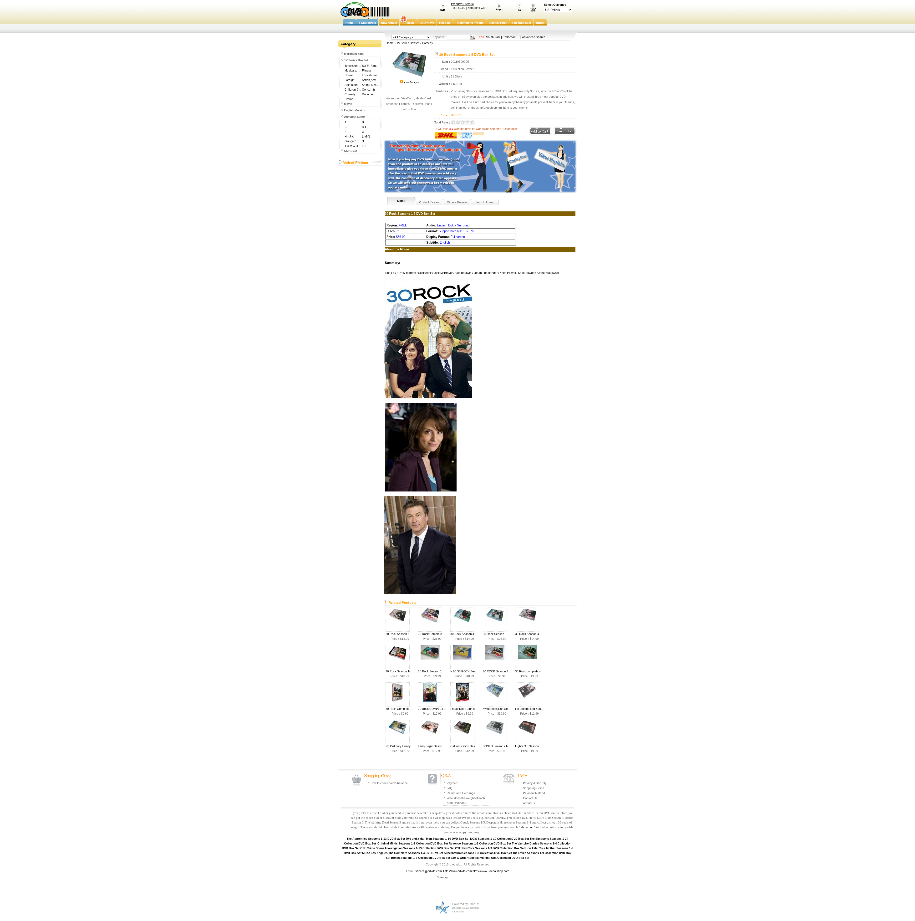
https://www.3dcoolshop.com (491, 871)
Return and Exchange (461, 793)
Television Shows (353, 65)
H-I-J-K (349, 136)
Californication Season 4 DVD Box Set (475, 746)
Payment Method (534, 793)
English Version (354, 110)
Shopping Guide (533, 788)
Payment (452, 783)
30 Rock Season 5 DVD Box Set (406, 634)
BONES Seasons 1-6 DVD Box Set (505, 746)
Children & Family (353, 89)
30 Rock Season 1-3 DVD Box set (407, 671)
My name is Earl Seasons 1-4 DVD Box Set (510, 709)
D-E (364, 127)
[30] (398, 620)
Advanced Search (533, 37)
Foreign (350, 80)
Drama (349, 99)
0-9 (364, 146)
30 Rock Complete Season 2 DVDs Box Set (414, 709)
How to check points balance (389, 783)
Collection (509, 37)
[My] (495, 694)
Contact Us (530, 798)
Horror (349, 75)
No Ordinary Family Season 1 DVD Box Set (413, 746)
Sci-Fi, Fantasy (370, 65)
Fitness (366, 70)
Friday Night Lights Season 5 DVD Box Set (477, 709)
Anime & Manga (370, 85)
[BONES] (495, 732)
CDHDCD (350, 151)
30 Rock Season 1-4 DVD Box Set (505, 634)
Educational (369, 75)
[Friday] (462, 694)
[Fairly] (430, 732)
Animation (351, 85)
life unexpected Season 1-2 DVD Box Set (541, 709)
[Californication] (462, 732)
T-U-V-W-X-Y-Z (353, 146)
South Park (493, 37)
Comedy (350, 94)
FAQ (449, 788)
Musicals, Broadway (353, 70)
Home (390, 43)
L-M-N (366, 136)
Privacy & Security (534, 783)
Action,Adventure (370, 80)
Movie (348, 104)
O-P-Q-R (350, 141)
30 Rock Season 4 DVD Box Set (471, 634)
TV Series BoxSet (356, 60)
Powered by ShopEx (465, 904)
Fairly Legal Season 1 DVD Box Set (441, 746)
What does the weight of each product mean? (466, 801)
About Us (529, 803)
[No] (398, 732)
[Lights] (527, 732)
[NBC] (462, 657)
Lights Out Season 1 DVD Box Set (537, 746)
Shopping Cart (477, 8)
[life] (527, 694)
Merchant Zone (354, 54)
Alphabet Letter (354, 116)
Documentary (370, 94)
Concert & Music (370, 89)
